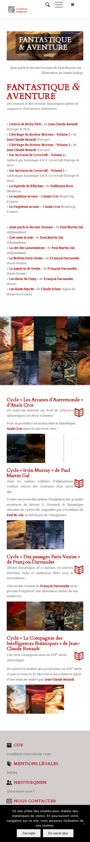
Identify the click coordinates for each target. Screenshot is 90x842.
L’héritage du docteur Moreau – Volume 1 (39, 134)
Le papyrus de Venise (24, 268)
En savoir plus (58, 833)
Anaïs (11, 428)
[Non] (84, 823)
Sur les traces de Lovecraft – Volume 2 (37, 155)
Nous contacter (35, 801)
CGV (19, 745)
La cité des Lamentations (26, 248)
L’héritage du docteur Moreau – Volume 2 (39, 145)
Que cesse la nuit (21, 237)
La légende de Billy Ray (26, 186)
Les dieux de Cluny (22, 279)
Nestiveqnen (30, 782)
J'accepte (28, 833)
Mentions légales (36, 763)
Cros (18, 428)
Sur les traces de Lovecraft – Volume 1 (37, 170)
